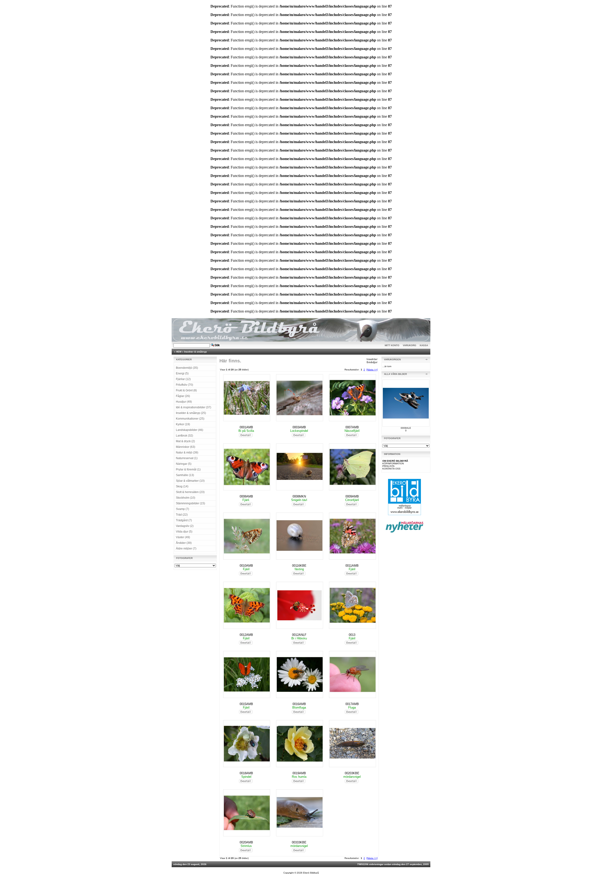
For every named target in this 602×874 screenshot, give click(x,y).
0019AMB (299, 773)
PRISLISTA (388, 466)
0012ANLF (299, 635)
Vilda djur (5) (184, 531)
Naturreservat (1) (187, 458)
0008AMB (246, 496)
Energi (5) (182, 373)
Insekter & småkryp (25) (191, 413)
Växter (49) (183, 537)
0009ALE (406, 428)
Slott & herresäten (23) (190, 492)
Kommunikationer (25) (190, 418)
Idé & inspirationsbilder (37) (193, 407)
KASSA (424, 345)
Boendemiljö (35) (187, 367)
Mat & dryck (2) (185, 441)
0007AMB (352, 427)
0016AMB (299, 704)
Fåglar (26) (183, 396)
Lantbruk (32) (184, 435)
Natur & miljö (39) (187, 452)
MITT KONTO (392, 345)
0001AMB (246, 427)
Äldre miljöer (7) (186, 548)
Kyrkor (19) (183, 424)
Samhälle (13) (185, 475)
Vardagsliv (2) (185, 526)
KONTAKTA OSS (391, 468)
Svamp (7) (182, 509)
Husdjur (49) (184, 401)
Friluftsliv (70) (184, 384)
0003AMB (299, 427)
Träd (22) (182, 514)
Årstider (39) (184, 543)
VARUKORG (409, 345)
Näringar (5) (183, 463)
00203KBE (352, 773)
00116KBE (299, 565)
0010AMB (246, 565)
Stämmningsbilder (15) (190, 503)
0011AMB (352, 565)
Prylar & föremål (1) (188, 469)
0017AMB (352, 704)
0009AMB (352, 496)
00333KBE (299, 842)
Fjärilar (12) (183, 379)
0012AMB (246, 635)
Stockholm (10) (185, 497)
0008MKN (299, 496)
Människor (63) (185, 447)
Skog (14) (182, 486)
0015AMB (246, 704)
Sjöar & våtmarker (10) (190, 480)
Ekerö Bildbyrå (311, 872)
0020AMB (246, 842)
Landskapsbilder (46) (189, 430)
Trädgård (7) (184, 520)
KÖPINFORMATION (393, 463)
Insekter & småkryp (195, 351)
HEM (178, 351)
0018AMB (246, 773)
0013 (352, 635)
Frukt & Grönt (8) (186, 390)
